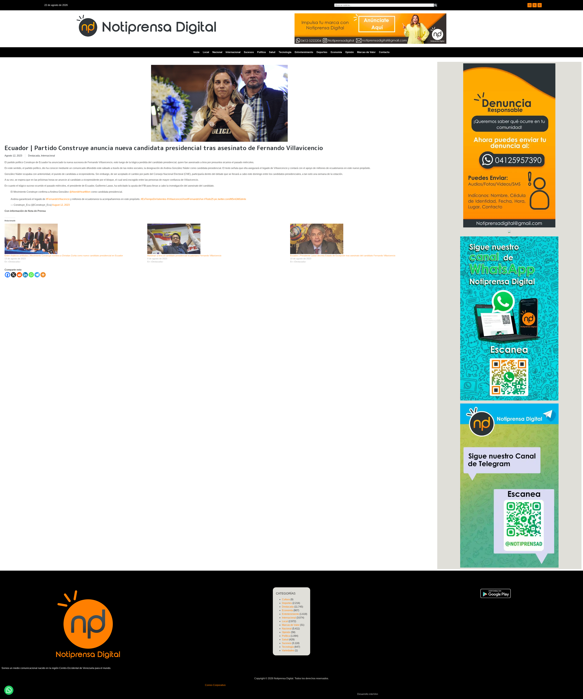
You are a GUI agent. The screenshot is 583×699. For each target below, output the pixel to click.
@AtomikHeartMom (79, 192)
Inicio (196, 52)
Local (206, 52)
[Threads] (539, 5)
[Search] (435, 5)
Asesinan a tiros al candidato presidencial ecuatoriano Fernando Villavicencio (184, 255)
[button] (8, 690)
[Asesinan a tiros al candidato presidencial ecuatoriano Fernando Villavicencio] (217, 239)
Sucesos (249, 52)
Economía (336, 52)
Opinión (349, 52)
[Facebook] (7, 274)
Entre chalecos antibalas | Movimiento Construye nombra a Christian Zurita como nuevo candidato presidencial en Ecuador (64, 255)
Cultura (286, 599)
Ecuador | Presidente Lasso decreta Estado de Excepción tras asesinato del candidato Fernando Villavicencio (342, 255)
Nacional (217, 52)
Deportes (322, 52)
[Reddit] (19, 274)
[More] (43, 274)
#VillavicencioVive (177, 199)
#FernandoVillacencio (58, 199)
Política (261, 52)
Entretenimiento (304, 52)
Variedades (288, 650)
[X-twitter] (534, 5)
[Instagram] (529, 5)
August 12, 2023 (61, 205)
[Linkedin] (25, 274)
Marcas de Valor (366, 52)
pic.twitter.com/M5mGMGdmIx (230, 199)
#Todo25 (209, 199)
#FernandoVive (195, 199)
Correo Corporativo (215, 685)
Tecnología (285, 52)
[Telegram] (37, 274)
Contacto (384, 52)
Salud (272, 52)
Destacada (34, 155)
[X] (13, 274)
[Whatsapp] (31, 274)
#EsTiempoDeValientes (153, 199)
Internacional (233, 52)
